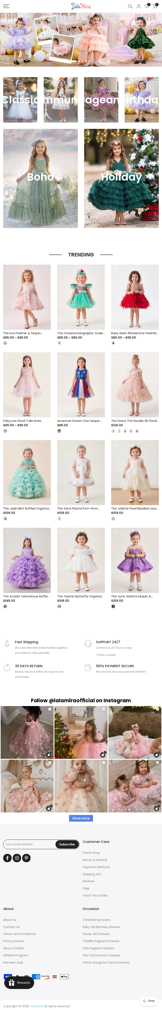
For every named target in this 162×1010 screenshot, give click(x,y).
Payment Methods (96, 867)
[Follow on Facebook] (7, 858)
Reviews (88, 881)
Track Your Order (95, 895)
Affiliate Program (15, 955)
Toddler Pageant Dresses (101, 941)
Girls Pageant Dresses (98, 948)
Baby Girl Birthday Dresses (101, 927)
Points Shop (91, 853)
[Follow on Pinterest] (26, 858)
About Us (9, 920)
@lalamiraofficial (72, 700)
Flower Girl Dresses (96, 934)
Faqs (86, 888)
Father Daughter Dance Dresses (106, 962)
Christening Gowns (96, 920)
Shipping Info (92, 874)
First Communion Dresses (101, 955)
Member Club (13, 962)
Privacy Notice (13, 941)
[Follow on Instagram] (17, 858)
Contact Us (11, 927)
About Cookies (13, 948)
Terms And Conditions (19, 934)
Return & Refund (95, 860)
